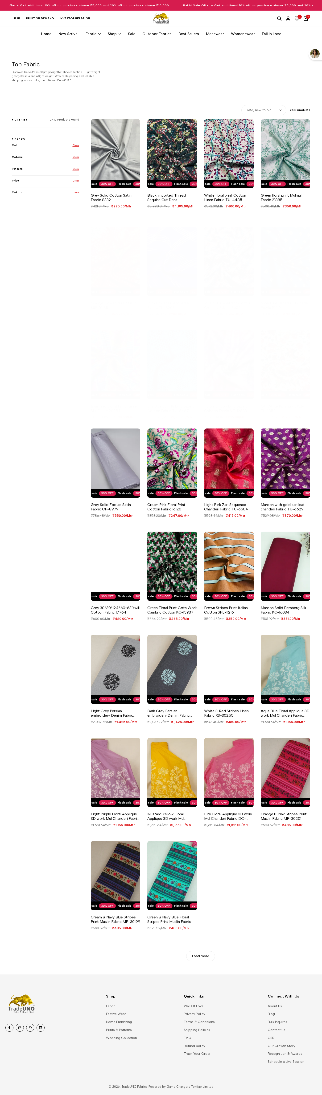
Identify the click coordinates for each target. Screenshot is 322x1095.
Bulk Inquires (277, 1022)
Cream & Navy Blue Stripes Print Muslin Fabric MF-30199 (115, 919)
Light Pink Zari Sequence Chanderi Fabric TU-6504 (226, 506)
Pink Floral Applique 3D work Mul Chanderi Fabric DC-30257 (228, 816)
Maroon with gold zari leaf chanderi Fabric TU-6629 (283, 506)
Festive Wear (116, 1014)
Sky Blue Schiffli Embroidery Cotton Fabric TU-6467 (170, 408)
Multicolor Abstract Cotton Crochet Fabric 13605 (227, 305)
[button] (110, 180)
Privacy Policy (194, 1014)
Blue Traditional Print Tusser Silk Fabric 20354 (114, 408)
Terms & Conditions (199, 1022)
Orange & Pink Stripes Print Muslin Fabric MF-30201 (284, 816)
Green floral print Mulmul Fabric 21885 (281, 197)
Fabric (111, 1006)
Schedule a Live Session (286, 1062)
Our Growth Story (281, 1046)
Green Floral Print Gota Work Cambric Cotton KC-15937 (172, 610)
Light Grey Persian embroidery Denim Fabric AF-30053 (112, 713)
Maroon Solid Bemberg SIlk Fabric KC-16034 (283, 610)
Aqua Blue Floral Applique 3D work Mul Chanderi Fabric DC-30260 (285, 713)
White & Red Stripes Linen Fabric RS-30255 (226, 713)
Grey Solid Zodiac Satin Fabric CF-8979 (111, 506)
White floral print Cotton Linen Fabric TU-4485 (225, 197)
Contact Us (276, 1030)
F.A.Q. (188, 1038)
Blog (271, 1014)
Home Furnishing (119, 1022)
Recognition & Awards (285, 1054)
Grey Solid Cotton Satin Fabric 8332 (111, 197)
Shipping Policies (197, 1030)
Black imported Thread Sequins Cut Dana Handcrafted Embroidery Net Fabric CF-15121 (172, 197)
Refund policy (194, 1046)
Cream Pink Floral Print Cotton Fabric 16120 (166, 506)
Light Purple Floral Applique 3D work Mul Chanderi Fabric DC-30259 (115, 816)
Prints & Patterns (119, 1030)
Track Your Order (197, 1054)
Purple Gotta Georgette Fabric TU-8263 (168, 305)
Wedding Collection (121, 1038)
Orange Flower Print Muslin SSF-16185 (113, 305)
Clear (76, 145)
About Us (275, 1006)
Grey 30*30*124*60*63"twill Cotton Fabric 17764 (115, 610)
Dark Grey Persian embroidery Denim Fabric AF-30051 (168, 713)
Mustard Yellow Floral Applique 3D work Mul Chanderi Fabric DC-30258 (170, 816)
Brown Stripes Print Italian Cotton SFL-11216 (226, 610)
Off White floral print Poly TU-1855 (282, 408)
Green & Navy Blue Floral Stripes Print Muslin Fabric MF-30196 (169, 919)
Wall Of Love (193, 1006)
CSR (271, 1038)
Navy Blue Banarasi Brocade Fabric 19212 (284, 305)
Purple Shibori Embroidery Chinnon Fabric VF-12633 (226, 408)
